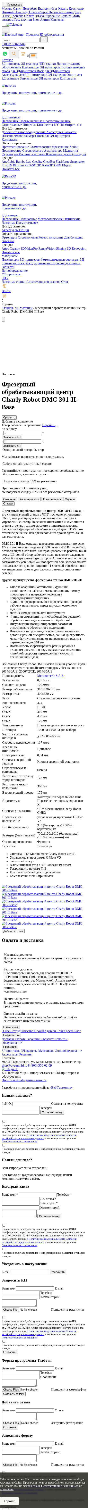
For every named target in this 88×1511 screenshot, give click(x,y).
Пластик (8, 135)
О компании (10, 1027)
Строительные (12, 124)
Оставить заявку (52, 1112)
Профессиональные (57, 121)
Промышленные (31, 121)
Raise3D (47, 165)
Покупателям (11, 1035)
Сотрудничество (22, 1031)
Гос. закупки (23, 19)
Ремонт (66, 16)
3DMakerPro (29, 248)
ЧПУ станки (48, 63)
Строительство (33, 150)
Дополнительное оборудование (24, 132)
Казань (63, 8)
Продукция (10, 1046)
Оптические (71, 219)
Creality (37, 161)
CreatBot (49, 161)
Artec (6, 248)
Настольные (10, 121)
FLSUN (7, 165)
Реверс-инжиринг (51, 237)
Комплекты (68, 78)
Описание (9, 499)
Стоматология (40, 147)
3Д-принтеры (11, 63)
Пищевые (30, 124)
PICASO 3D (33, 165)
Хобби (73, 147)
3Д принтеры (11, 1050)
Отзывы (8, 503)
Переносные (28, 219)
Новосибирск (39, 12)
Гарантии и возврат (40, 1039)
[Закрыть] (56, 426)
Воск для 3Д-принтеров (53, 71)
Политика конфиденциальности (24, 1080)
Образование (59, 147)
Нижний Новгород (15, 12)
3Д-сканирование (47, 16)
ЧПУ (5, 278)
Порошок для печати (65, 263)
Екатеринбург (48, 8)
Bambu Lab (24, 161)
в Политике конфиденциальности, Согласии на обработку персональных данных (39, 1136)
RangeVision (47, 248)
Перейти (48, 425)
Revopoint (78, 248)
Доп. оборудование (68, 1050)
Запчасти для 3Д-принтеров (40, 78)
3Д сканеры (29, 1050)
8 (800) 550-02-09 (13, 44)
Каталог (7, 60)
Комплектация (52, 499)
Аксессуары (55, 132)
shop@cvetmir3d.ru (15, 1065)
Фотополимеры (25, 135)
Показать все (11, 169)
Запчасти (70, 132)
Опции (24, 230)
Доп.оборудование (15, 270)
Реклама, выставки (32, 154)
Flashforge (63, 161)
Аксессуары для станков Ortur (47, 281)
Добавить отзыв (13, 931)
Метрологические (50, 219)
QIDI (57, 165)
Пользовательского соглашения (19, 1141)
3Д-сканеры (30, 63)
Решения (25, 1054)
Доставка (16, 16)
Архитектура (53, 150)
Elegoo (66, 165)
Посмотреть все (70, 124)
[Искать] (44, 39)
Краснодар (76, 8)
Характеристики (29, 499)
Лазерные (8, 222)
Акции (45, 19)
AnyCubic (9, 161)
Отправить (9, 1352)
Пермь (54, 12)
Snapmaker (77, 161)
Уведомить (58, 1272)
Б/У (57, 124)
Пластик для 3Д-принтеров (41, 67)
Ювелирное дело (58, 154)
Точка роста (65, 1031)
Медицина (70, 150)
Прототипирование (16, 147)
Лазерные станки (14, 281)
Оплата (29, 16)
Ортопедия (78, 154)
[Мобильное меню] (5, 29)
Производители (45, 1031)
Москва (7, 8)
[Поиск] (14, 54)
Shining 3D (64, 248)
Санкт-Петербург (25, 8)
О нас (6, 16)
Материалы (10, 256)
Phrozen (18, 165)
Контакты (57, 19)
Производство (12, 150)
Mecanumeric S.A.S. (50, 675)
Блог (36, 19)
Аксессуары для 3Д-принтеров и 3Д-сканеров (34, 74)
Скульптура (10, 154)
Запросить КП (11, 437)
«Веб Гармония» (61, 1087)
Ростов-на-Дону (70, 12)
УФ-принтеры (11, 274)
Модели (70, 499)
